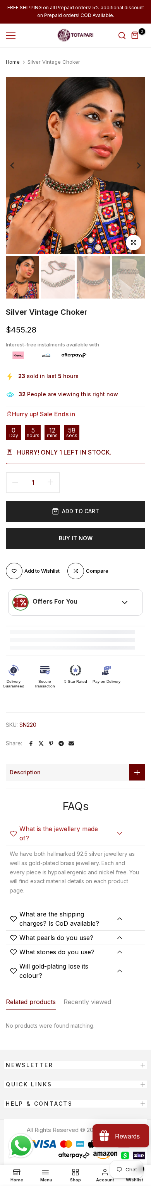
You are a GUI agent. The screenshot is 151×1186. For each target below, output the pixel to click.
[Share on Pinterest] (51, 743)
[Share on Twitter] (41, 743)
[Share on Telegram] (61, 743)
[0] (135, 35)
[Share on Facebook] (31, 743)
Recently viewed (87, 1002)
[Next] (133, 165)
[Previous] (17, 165)
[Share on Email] (71, 743)
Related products (31, 1002)
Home (13, 62)
